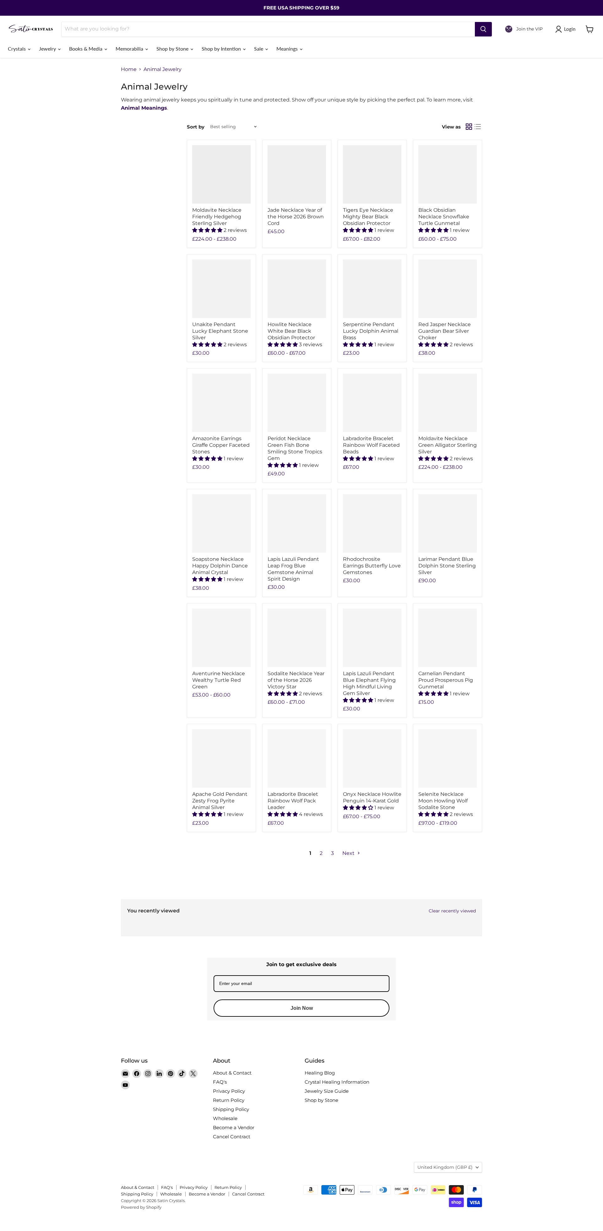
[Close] (378, 580)
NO (344, 639)
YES (344, 616)
